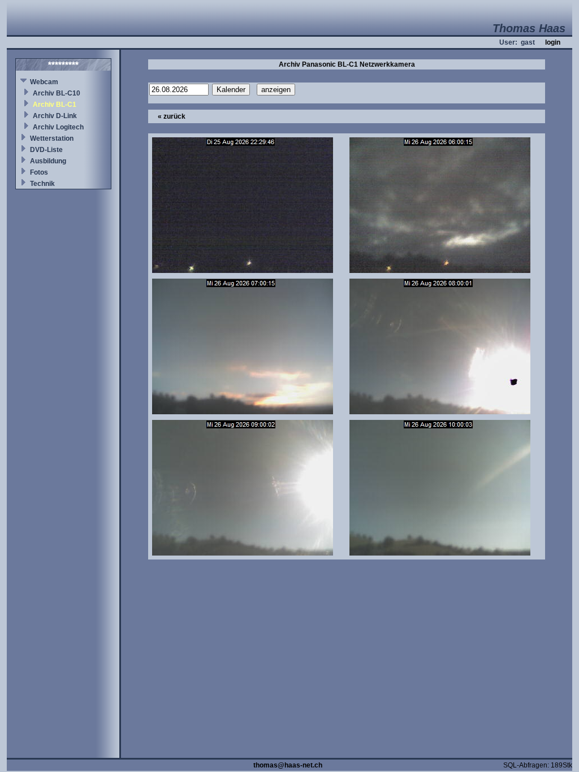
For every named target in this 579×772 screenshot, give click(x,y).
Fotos (39, 172)
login (552, 42)
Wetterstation (52, 138)
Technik (42, 184)
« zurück (171, 116)
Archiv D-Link (55, 116)
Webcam (44, 82)
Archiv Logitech (58, 127)
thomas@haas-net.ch (287, 765)
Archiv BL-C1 (54, 105)
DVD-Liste (46, 150)
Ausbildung (48, 161)
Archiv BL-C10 (56, 93)
